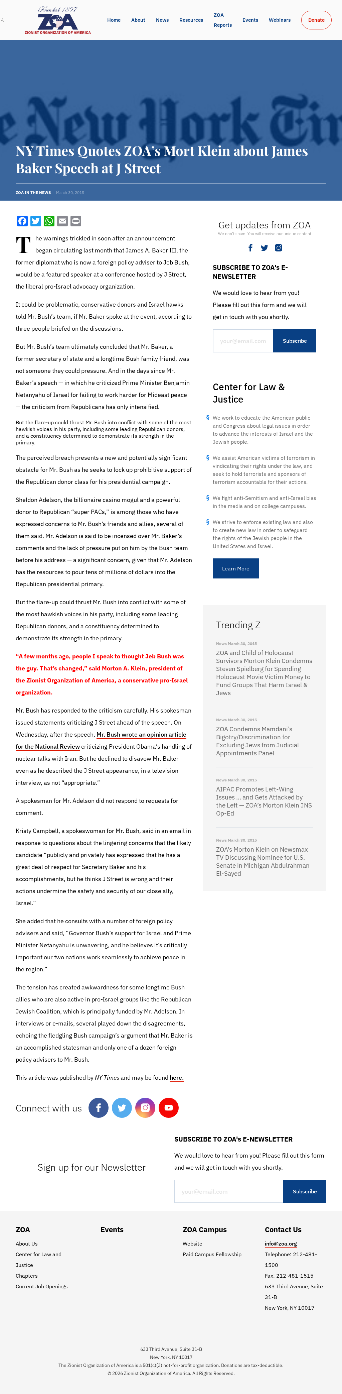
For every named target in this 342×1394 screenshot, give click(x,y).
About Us (27, 1243)
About (138, 20)
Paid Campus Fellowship (212, 1254)
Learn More (235, 568)
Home (114, 20)
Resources (191, 20)
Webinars (280, 20)
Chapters (27, 1275)
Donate (316, 20)
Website (192, 1243)
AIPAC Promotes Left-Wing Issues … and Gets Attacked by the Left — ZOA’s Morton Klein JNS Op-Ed (264, 801)
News (162, 20)
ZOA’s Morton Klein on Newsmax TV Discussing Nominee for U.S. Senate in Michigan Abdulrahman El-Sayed (263, 861)
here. (177, 1077)
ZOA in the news (33, 192)
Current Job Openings (42, 1286)
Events (250, 20)
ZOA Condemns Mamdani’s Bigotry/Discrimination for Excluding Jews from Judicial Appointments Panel (257, 741)
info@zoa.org (281, 1243)
